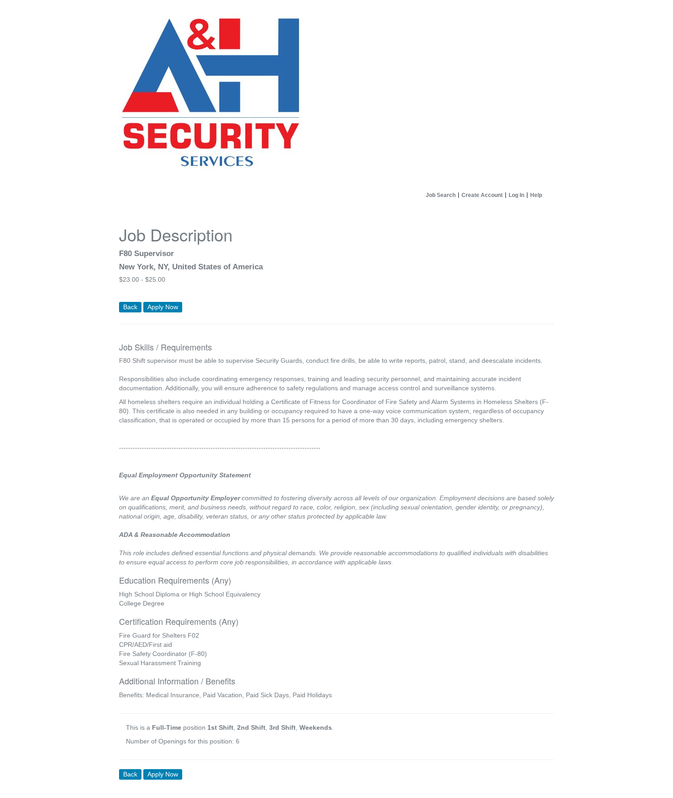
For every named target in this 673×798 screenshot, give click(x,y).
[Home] (336, 94)
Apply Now (162, 307)
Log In (516, 195)
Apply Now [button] (162, 774)
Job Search (441, 195)
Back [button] (130, 307)
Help (536, 195)
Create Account (482, 195)
